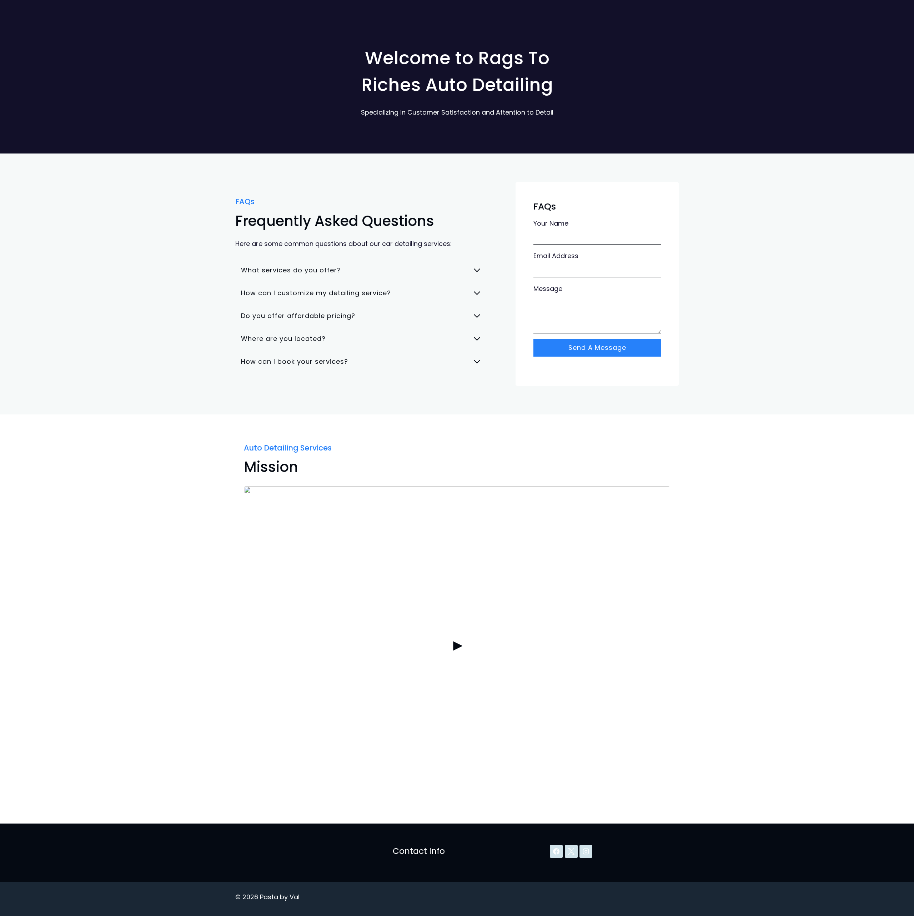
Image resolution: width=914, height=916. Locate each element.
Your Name (550, 223)
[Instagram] (585, 851)
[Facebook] (556, 851)
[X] (571, 851)
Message (547, 288)
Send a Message (597, 347)
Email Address (555, 255)
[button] (457, 646)
